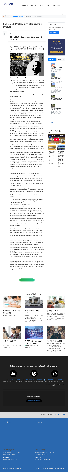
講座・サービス (52, 59)
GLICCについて (39, 468)
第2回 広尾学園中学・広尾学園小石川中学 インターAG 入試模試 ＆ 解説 (56, 78)
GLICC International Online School (33, 342)
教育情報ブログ (61, 59)
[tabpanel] (56, 93)
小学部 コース (52, 310)
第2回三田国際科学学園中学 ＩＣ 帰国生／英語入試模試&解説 (56, 99)
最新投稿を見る (54, 32)
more (52, 122)
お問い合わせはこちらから (34, 400)
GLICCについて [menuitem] (32, 6)
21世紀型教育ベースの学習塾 (55, 379)
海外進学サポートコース (33, 311)
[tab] (52, 59)
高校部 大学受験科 (54, 341)
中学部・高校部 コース (11, 342)
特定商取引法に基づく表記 (48, 468)
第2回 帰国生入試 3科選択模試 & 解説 (56, 68)
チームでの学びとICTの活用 (13, 379)
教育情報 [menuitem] (41, 5)
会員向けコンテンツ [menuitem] (56, 5)
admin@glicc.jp (6, 457)
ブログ (9, 16)
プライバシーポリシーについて (59, 468)
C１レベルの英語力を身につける (34, 379)
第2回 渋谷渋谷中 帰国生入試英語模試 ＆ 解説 (56, 109)
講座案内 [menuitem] (23, 6)
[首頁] (9, 4)
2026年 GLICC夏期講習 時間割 (11, 311)
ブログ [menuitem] (47, 5)
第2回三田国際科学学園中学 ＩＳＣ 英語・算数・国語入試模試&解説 (56, 88)
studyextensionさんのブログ (17, 16)
